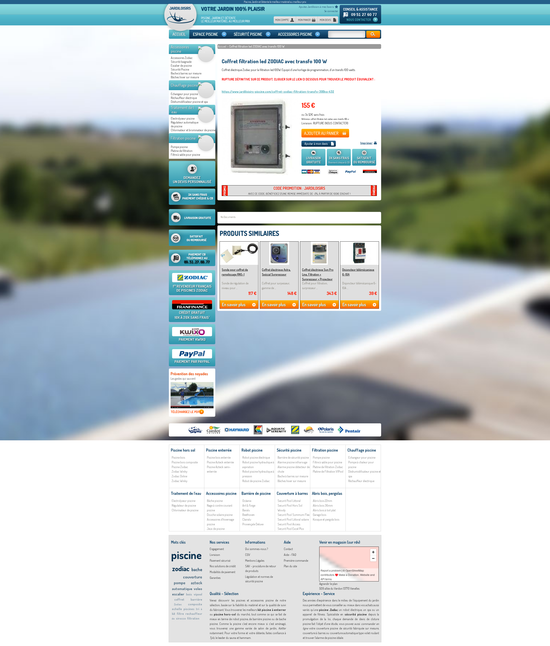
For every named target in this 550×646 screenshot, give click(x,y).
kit (173, 613)
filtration (193, 618)
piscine (186, 555)
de (173, 618)
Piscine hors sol (183, 450)
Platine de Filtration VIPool (328, 471)
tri (197, 609)
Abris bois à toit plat (324, 510)
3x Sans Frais (339, 160)
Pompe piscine (179, 147)
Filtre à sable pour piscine (185, 154)
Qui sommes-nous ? (256, 549)
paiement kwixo (192, 339)
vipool (198, 594)
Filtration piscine (183, 138)
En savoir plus (234, 304)
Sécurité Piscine (180, 69)
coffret (179, 599)
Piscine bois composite (185, 462)
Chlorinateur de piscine (185, 510)
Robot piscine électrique (256, 457)
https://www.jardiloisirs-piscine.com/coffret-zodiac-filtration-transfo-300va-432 (278, 91)
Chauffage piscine (184, 85)
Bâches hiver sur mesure (185, 77)
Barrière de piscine (256, 493)
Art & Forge (248, 505)
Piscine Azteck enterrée (220, 462)
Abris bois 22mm (322, 501)
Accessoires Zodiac (181, 58)
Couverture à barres (292, 493)
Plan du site (290, 566)
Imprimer (366, 143)
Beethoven (248, 514)
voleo (198, 589)
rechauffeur (193, 613)
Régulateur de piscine (184, 505)
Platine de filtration (181, 151)
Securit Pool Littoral (289, 501)
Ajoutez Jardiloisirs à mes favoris (316, 6)
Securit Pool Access (289, 524)
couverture (192, 577)
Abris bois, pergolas (327, 493)
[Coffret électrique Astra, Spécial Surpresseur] (279, 243)
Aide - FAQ (290, 555)
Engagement (217, 549)
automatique (182, 588)
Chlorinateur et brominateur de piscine (193, 130)
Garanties (215, 578)
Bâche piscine (215, 501)
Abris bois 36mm (323, 505)
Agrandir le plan (328, 584)
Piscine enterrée (219, 450)
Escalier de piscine (181, 65)
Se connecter (331, 11)
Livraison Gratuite (313, 160)
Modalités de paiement (222, 572)
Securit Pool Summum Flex (294, 514)
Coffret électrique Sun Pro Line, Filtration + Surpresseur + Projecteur (317, 274)
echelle (177, 609)
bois (189, 594)
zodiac (180, 568)
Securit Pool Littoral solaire (293, 519)
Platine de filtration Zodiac (328, 467)
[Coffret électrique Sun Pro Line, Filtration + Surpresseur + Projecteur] (319, 243)
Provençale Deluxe (252, 524)
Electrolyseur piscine (182, 118)
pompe (179, 582)
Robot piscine (252, 450)
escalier (178, 594)
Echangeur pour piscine (184, 94)
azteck (196, 582)
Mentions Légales (254, 560)
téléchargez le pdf (185, 412)
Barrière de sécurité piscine (293, 457)
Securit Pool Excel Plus (291, 528)
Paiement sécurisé (220, 560)
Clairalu (246, 519)
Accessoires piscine (180, 49)
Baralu (246, 510)
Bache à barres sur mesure (186, 73)
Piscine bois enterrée (219, 457)
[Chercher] (373, 34)
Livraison (215, 555)
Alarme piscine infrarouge (292, 462)
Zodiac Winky (179, 471)
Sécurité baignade (181, 61)
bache (196, 569)
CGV (247, 555)
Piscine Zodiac (180, 467)
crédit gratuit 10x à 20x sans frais (192, 315)
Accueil (222, 46)
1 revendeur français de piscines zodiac (192, 288)
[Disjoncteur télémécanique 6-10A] (359, 243)
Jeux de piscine (216, 528)
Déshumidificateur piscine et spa (189, 101)
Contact (288, 549)
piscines (188, 609)
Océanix (246, 501)
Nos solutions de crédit (223, 566)
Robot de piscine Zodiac (256, 481)
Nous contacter (359, 20)
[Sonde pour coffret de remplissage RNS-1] (239, 243)
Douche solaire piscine (219, 514)
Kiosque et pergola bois (326, 519)
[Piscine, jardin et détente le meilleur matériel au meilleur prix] (180, 19)
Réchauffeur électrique (184, 98)
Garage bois (319, 514)
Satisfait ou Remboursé (364, 160)
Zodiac (178, 604)
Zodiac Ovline (179, 476)
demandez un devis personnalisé (192, 179)
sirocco (181, 618)
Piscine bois (178, 457)
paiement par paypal (192, 361)
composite (195, 604)
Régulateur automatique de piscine (184, 124)
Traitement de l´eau (182, 109)
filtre (180, 613)
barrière (196, 599)
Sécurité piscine (289, 450)
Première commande (296, 560)
